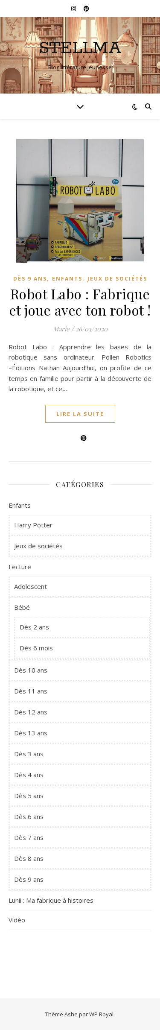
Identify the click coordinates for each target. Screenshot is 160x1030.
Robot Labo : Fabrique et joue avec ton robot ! (80, 301)
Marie (61, 329)
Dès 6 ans (29, 816)
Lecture (20, 566)
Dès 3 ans (29, 753)
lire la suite (80, 414)
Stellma (80, 48)
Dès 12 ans (30, 712)
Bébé (22, 607)
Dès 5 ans (29, 795)
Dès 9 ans (30, 278)
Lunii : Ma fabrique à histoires (51, 900)
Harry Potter (33, 525)
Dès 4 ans (29, 774)
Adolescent (30, 586)
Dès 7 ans (29, 837)
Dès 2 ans (34, 627)
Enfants (67, 278)
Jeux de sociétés (117, 278)
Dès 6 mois (36, 648)
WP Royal (101, 1014)
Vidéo (17, 920)
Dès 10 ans (30, 670)
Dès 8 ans (29, 858)
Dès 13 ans (30, 733)
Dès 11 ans (30, 691)
